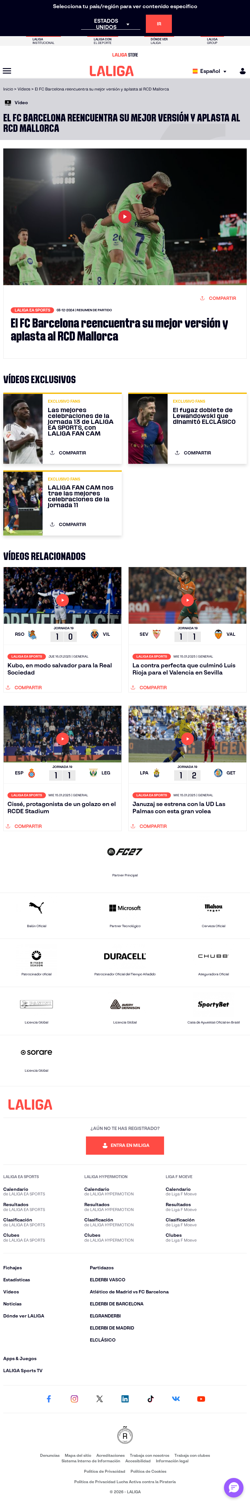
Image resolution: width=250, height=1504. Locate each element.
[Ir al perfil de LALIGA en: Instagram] (74, 1399)
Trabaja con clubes (192, 1455)
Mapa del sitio (78, 1455)
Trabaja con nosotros (149, 1455)
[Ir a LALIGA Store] (125, 54)
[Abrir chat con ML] (233, 1487)
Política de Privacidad (104, 1471)
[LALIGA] (112, 71)
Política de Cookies (148, 1471)
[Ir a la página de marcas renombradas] (125, 1435)
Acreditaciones (110, 1455)
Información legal (172, 1461)
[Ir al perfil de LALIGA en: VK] (176, 1399)
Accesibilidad (138, 1461)
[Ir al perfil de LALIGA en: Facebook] (49, 1399)
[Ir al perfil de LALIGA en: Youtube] (201, 1399)
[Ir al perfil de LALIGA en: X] (99, 1399)
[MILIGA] (240, 71)
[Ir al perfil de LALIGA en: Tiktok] (150, 1399)
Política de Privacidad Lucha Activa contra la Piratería (125, 1482)
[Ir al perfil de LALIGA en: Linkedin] (125, 1399)
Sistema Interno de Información (91, 1461)
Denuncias (50, 1455)
